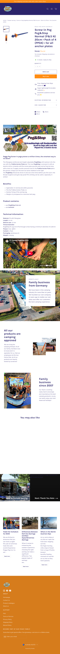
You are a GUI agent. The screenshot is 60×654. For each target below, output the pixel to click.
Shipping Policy (7, 622)
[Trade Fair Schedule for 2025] (11, 523)
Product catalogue (9, 603)
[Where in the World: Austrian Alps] (49, 523)
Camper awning (11, 20)
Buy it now (46, 76)
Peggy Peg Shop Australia (43, 26)
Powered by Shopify (30, 648)
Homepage (6, 597)
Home (4, 20)
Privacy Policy (7, 619)
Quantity (38, 63)
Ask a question (40, 105)
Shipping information (43, 100)
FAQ (4, 613)
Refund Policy (7, 625)
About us (6, 606)
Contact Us (6, 600)
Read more (7, 556)
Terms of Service (8, 616)
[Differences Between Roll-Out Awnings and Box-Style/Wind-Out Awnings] (30, 523)
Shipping (44, 54)
